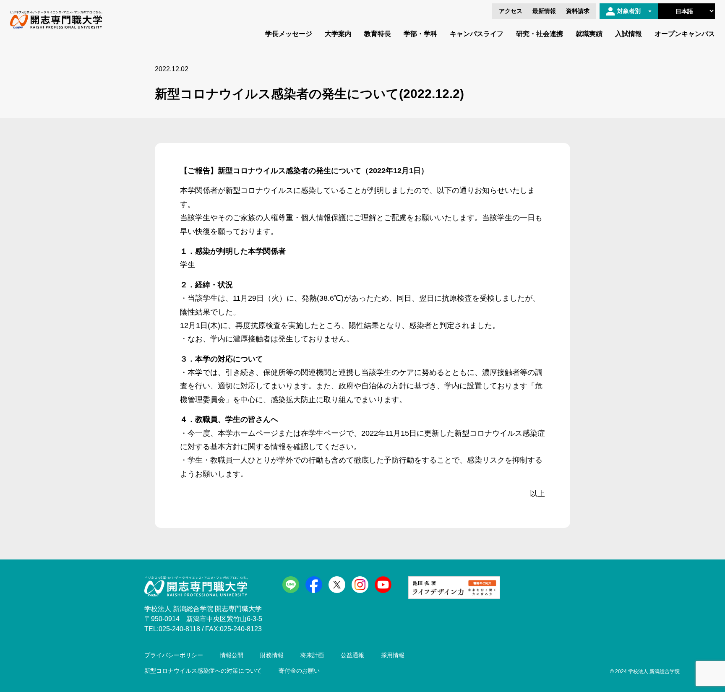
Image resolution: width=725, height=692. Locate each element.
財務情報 (272, 655)
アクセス (510, 11)
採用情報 (392, 655)
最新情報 (544, 11)
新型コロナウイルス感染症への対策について (203, 670)
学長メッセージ (288, 33)
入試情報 (628, 33)
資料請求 (577, 11)
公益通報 (352, 655)
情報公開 (231, 655)
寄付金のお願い (299, 670)
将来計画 (312, 655)
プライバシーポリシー (173, 655)
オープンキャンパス (685, 33)
